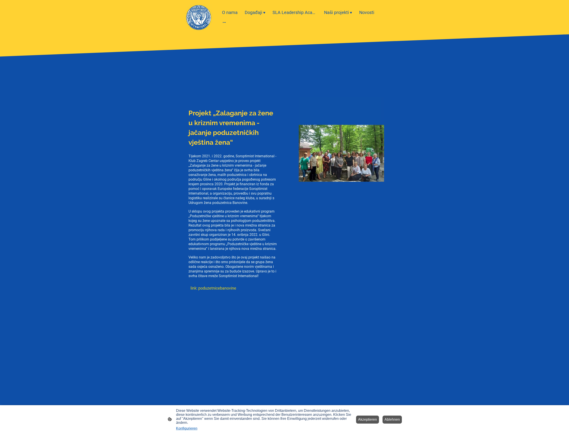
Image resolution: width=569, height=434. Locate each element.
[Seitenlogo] (198, 17)
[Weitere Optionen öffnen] (224, 22)
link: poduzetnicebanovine (213, 288)
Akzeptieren (367, 419)
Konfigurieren (186, 428)
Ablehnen (392, 419)
